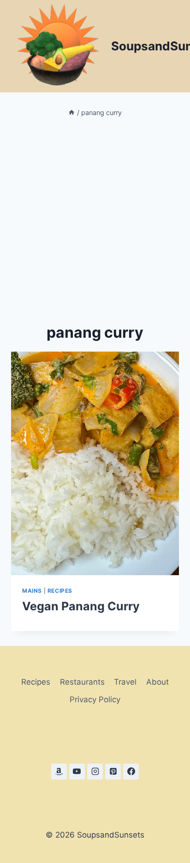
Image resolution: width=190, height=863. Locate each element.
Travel (125, 682)
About (157, 682)
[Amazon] (59, 771)
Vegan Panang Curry (81, 606)
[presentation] (95, 463)
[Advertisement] (95, 220)
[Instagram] (95, 771)
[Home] (71, 112)
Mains (32, 590)
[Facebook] (131, 771)
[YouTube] (77, 771)
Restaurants (82, 682)
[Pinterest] (113, 771)
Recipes (60, 590)
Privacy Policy (95, 699)
